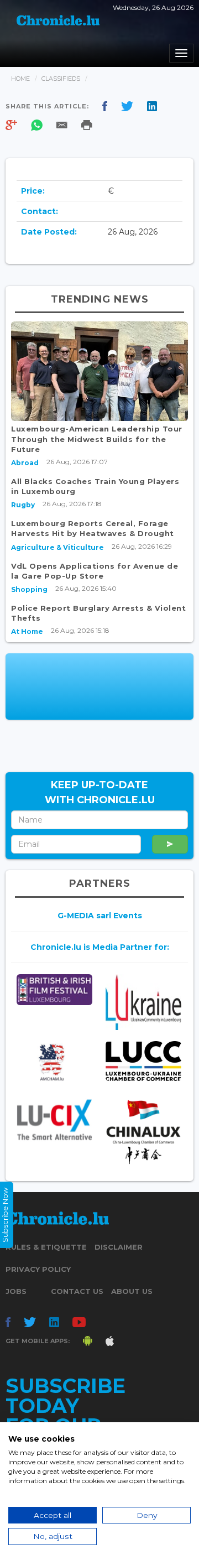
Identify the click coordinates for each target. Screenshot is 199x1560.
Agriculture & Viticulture (57, 547)
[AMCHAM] (54, 1062)
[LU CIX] (54, 1119)
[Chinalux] (143, 1132)
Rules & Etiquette (46, 1246)
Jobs (16, 1291)
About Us (132, 1291)
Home (20, 78)
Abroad (25, 463)
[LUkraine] (143, 1002)
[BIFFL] (54, 989)
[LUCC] (143, 1061)
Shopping (29, 589)
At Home (27, 631)
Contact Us (77, 1291)
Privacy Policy (38, 1269)
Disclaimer (119, 1246)
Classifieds (60, 78)
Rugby (23, 505)
